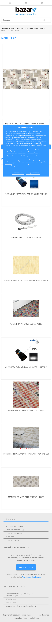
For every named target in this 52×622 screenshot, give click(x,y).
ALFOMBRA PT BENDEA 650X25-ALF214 (26, 410)
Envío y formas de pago (15, 530)
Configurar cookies (33, 173)
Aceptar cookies (18, 173)
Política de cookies (13, 540)
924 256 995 (11, 599)
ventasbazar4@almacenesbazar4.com (21, 606)
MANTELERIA (34, 28)
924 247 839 (11, 602)
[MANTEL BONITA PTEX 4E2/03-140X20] (26, 80)
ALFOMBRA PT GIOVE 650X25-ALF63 (26, 324)
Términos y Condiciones (31, 577)
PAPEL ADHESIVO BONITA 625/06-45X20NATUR (26, 280)
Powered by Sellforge (30, 618)
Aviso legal (10, 537)
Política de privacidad (14, 533)
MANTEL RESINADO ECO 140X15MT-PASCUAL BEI (26, 453)
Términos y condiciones (15, 526)
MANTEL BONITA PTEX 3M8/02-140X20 (26, 497)
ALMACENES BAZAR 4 (10, 28)
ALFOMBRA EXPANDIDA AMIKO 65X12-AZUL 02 (26, 194)
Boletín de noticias (26, 567)
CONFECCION (23, 28)
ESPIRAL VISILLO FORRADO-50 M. (26, 237)
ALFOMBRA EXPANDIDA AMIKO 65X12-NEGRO (26, 367)
